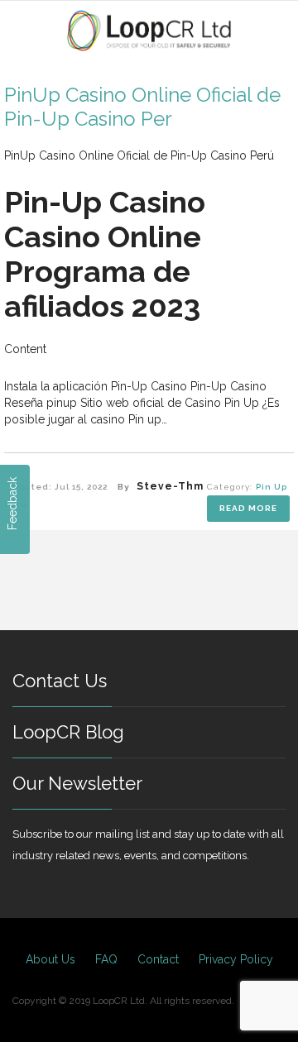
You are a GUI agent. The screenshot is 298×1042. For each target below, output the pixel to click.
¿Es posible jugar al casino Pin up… (142, 411)
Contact (158, 959)
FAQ (106, 959)
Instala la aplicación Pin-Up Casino (95, 386)
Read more (248, 508)
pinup (61, 402)
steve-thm (170, 486)
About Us (50, 959)
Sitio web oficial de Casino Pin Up (169, 402)
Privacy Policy (236, 959)
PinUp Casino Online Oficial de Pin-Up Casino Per (142, 107)
